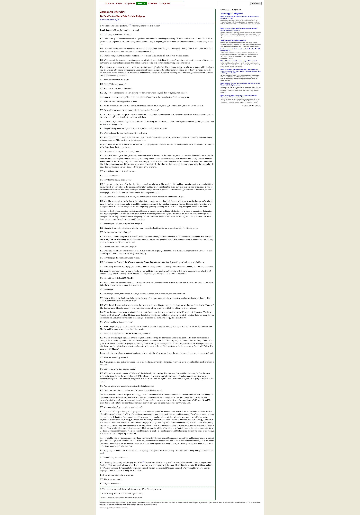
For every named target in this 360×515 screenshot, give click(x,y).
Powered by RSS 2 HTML (251, 106)
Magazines (130, 3)
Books (119, 3)
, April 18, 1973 (110, 20)
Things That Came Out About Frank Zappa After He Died (238, 61)
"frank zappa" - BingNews (231, 14)
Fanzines (152, 3)
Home (109, 3)
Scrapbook (164, 3)
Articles (142, 3)
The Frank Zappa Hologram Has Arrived (233, 40)
